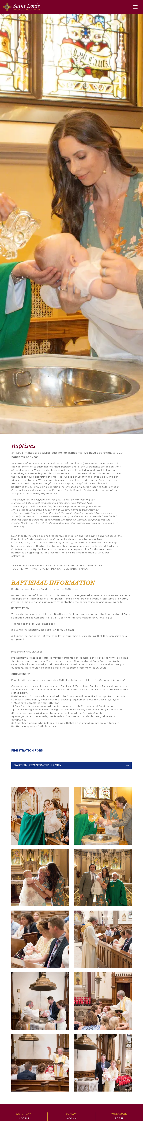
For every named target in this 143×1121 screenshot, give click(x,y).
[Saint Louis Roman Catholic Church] (21, 7)
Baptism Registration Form (38, 765)
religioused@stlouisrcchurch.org (87, 618)
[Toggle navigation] (135, 6)
